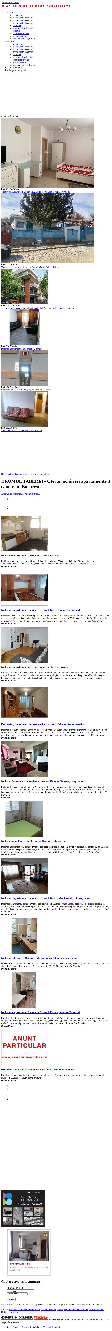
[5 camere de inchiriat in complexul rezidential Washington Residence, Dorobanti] (24, 303)
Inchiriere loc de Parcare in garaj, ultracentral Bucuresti (26, 389)
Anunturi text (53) (32, 494)
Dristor (60, 1309)
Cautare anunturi (14, 67)
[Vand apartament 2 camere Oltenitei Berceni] (24, 426)
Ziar (9, 1327)
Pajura (67, 1309)
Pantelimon (75, 1309)
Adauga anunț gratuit (16, 70)
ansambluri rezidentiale (23, 28)
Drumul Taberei (46, 474)
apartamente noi (20, 36)
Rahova (84, 1309)
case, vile (17, 25)
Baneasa (45, 1309)
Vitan (15, 1312)
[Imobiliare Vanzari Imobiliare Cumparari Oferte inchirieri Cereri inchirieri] (17, 1293)
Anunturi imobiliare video (21, 1309)
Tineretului (94, 1309)
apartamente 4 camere (23, 23)
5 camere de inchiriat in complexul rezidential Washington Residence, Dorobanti (38, 308)
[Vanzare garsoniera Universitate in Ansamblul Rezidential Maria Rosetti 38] (47, 187)
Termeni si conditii (51, 1327)
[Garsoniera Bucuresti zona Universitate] (29, 1275)
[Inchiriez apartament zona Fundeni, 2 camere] (24, 344)
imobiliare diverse (21, 33)
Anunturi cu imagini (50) (12, 494)
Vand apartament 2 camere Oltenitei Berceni (21, 430)
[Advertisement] (56, 94)
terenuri (16, 31)
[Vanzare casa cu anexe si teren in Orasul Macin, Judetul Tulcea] (47, 262)
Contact (16, 1327)
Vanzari (10, 12)
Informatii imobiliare (31, 1327)
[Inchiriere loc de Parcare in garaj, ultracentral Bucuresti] (24, 385)
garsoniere (17, 15)
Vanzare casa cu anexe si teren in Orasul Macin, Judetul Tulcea (30, 267)
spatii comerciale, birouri (24, 38)
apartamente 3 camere (23, 20)
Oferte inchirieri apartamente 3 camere (18, 474)
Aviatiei (36, 1309)
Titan (101, 1309)
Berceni (52, 1309)
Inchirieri (11, 41)
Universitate (6, 1312)
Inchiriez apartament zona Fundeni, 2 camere (21, 349)
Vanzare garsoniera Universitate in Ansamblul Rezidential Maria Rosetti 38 (35, 191)
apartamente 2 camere (23, 17)
